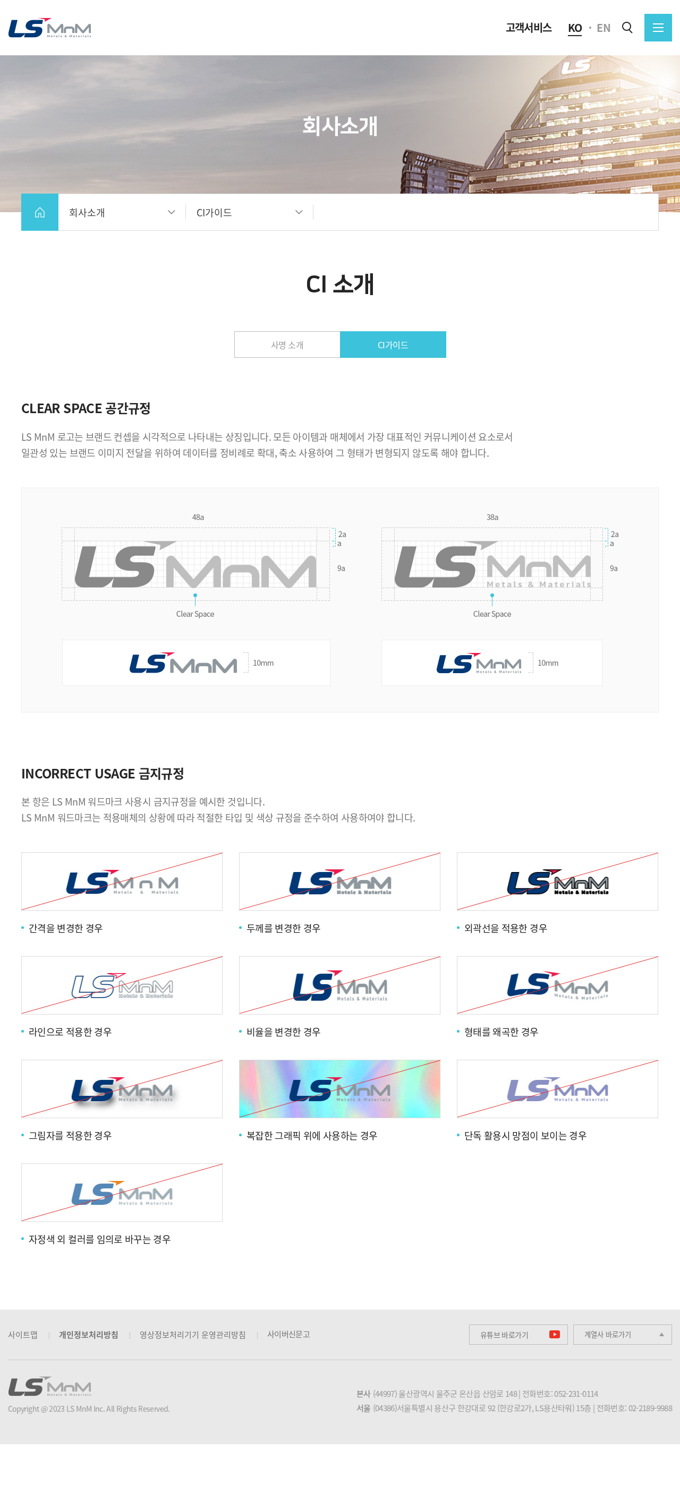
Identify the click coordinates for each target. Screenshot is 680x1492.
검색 (627, 28)
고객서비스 (529, 27)
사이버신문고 (288, 1334)
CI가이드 (214, 212)
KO (575, 27)
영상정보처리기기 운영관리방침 (193, 1334)
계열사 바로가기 (607, 1334)
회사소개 (87, 212)
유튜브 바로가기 (504, 1334)
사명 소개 (287, 344)
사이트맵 (23, 1334)
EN (603, 27)
